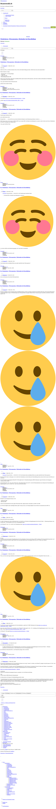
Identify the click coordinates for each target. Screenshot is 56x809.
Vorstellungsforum (10, 787)
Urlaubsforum (9, 790)
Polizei (8, 769)
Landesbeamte (9, 766)
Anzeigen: (3, 693)
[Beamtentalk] (3, 0)
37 (6, 465)
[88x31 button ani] (53, 27)
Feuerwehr (9, 770)
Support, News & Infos (11, 793)
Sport (8, 792)
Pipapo (1, 182)
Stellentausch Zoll (12, 780)
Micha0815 (2, 86)
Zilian (1, 464)
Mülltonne (9, 794)
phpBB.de (12, 751)
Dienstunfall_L (5, 643)
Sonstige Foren (7, 786)
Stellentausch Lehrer (12, 781)
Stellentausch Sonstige (13, 782)
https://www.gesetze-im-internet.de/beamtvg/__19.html (15, 98)
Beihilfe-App (5, 802)
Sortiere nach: (13, 693)
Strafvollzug (9, 772)
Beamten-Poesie (10, 783)
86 (6, 87)
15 (6, 56)
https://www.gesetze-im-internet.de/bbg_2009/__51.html (13, 100)
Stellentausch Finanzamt (13, 778)
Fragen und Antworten (11, 791)
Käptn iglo (5, 275)
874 (7, 183)
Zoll (7, 768)
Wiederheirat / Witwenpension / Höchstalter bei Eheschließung (18, 39)
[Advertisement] (26, 32)
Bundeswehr (9, 771)
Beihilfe (4, 803)
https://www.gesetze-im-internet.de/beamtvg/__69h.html (10, 669)
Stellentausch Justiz (12, 779)
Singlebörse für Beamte (11, 784)
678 (7, 528)
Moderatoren (7, 41)
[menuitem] (9, 15)
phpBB (6, 749)
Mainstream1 (2, 527)
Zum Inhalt (2, 8)
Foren (4, 762)
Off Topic (8, 785)
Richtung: (24, 693)
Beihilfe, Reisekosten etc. (11, 767)
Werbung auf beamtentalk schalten (8, 799)
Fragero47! (2, 55)
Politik (8, 789)
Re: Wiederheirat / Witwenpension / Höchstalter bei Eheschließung (15, 92)
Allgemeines (9, 764)
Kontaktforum (9, 788)
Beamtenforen (7, 763)
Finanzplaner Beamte (47, 27)
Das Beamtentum (6, 806)
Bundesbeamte (9, 765)
